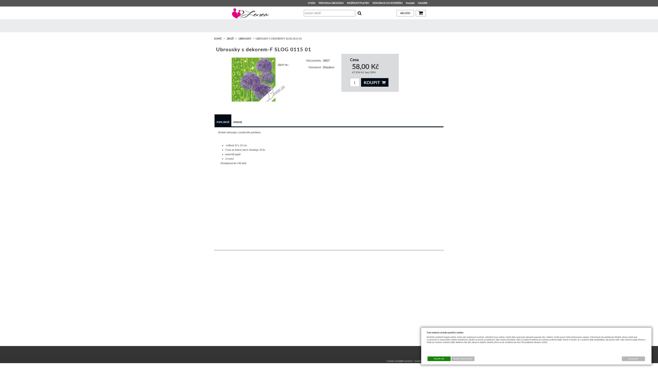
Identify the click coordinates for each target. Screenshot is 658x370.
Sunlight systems (404, 361)
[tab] (223, 120)
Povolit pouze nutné (462, 359)
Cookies (390, 361)
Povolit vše (439, 359)
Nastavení (633, 359)
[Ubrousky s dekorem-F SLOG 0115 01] (260, 79)
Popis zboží (223, 122)
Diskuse (237, 122)
